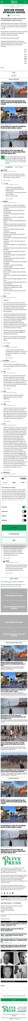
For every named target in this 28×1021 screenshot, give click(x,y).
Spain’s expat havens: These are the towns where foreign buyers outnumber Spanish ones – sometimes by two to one (14, 940)
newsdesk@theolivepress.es (12, 161)
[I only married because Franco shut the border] (14, 606)
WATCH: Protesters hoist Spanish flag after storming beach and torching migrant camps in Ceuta (13, 102)
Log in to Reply (6, 180)
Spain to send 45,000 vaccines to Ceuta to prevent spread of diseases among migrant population (14, 770)
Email (3, 985)
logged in (10, 581)
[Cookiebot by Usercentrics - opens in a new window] (20, 479)
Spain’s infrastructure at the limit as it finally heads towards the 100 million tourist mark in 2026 (13, 744)
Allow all (14, 527)
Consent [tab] (5, 482)
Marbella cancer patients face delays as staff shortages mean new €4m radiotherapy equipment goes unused (13, 946)
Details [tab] (14, 482)
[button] (25, 899)
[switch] (24, 511)
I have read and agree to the (14, 996)
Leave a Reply (19, 167)
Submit (14, 1000)
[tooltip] (2, 893)
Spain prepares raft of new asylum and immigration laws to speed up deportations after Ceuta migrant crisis (13, 151)
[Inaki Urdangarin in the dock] (14, 594)
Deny (14, 540)
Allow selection (14, 534)
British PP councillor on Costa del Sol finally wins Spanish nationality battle (12, 929)
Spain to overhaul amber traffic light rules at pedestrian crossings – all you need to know (14, 924)
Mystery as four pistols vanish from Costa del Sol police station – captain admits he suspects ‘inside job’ (14, 934)
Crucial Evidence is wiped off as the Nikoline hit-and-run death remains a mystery (13, 127)
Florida (13, 75)
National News (20, 5)
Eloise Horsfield (15, 15)
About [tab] (23, 482)
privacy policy (22, 996)
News (25, 58)
